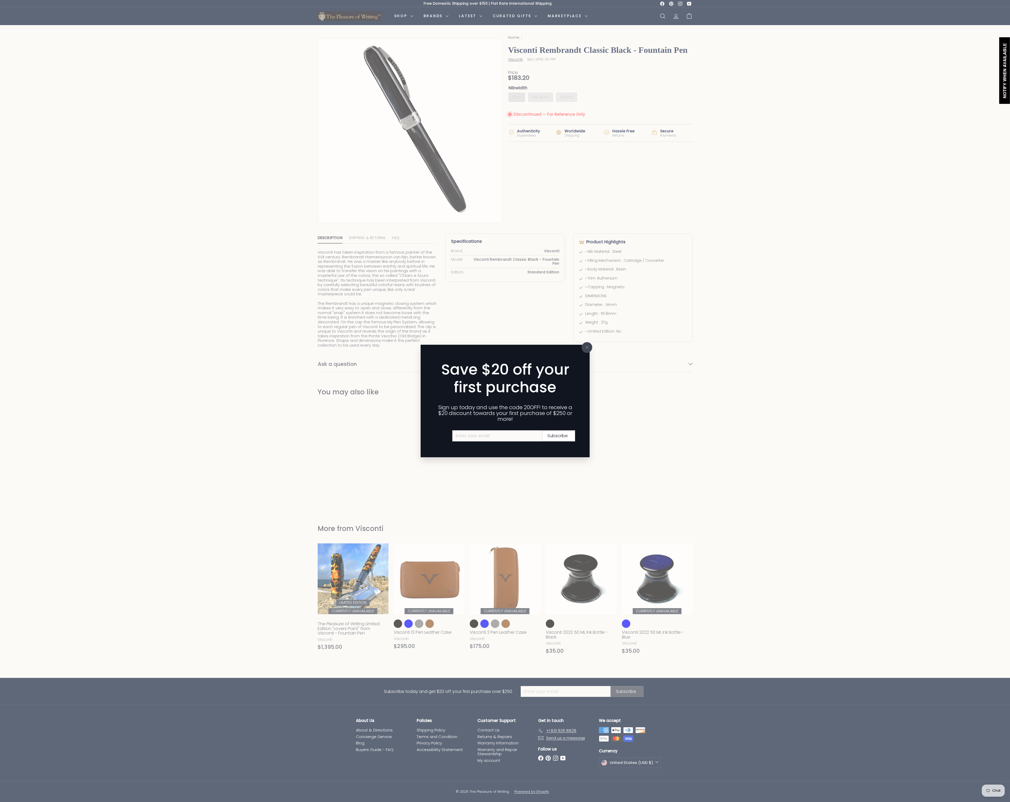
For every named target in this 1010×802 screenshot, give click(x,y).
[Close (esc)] (587, 347)
